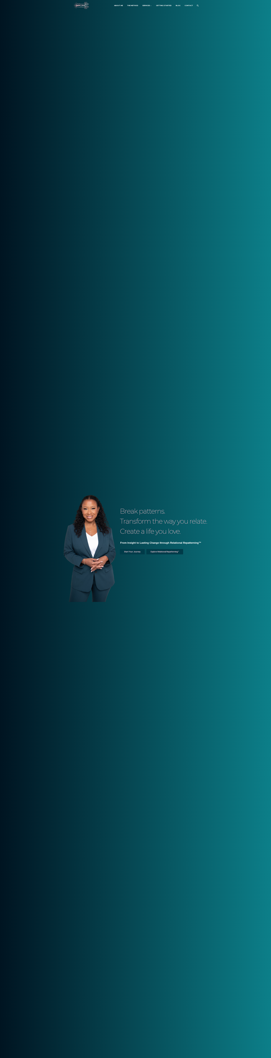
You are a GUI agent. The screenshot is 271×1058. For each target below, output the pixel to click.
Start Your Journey (132, 552)
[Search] (197, 6)
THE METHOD (132, 5)
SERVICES (146, 5)
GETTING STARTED (163, 5)
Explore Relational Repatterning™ (165, 552)
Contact (189, 5)
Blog (178, 5)
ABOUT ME (118, 5)
